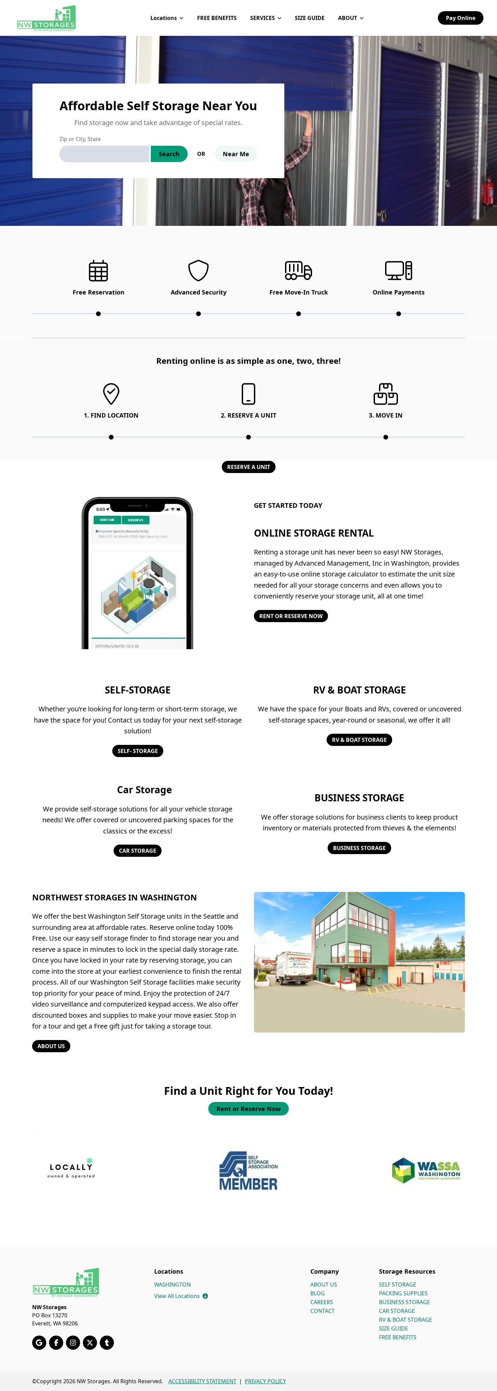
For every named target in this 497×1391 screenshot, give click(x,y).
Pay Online (460, 18)
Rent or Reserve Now (248, 1109)
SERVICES (262, 18)
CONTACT (322, 1311)
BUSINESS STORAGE (359, 848)
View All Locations (181, 1296)
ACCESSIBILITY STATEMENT (202, 1381)
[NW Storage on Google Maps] (39, 1343)
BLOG (317, 1293)
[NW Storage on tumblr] (107, 1343)
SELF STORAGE (397, 1284)
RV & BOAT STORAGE (359, 740)
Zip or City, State (80, 139)
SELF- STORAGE (138, 751)
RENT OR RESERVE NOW (291, 616)
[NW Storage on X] (90, 1343)
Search (169, 154)
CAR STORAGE (137, 850)
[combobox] (104, 154)
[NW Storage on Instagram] (73, 1343)
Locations (163, 18)
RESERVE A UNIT (248, 467)
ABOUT (347, 18)
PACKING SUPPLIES (403, 1293)
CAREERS (321, 1302)
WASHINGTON (172, 1284)
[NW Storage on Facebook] (56, 1343)
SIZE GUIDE (310, 18)
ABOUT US (51, 1046)
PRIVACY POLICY (265, 1381)
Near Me (236, 154)
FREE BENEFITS (217, 18)
